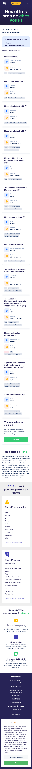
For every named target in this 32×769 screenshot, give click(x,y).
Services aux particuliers (13, 582)
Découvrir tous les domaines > (14, 599)
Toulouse (8, 521)
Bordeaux (8, 535)
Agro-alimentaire (11, 585)
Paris (7, 512)
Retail (7, 574)
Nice (6, 524)
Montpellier (9, 529)
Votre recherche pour (14, 39)
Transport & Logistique (13, 568)
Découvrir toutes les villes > (13, 543)
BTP (6, 588)
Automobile (9, 594)
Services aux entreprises (13, 580)
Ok (16, 763)
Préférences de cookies (16, 757)
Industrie (8, 571)
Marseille (8, 515)
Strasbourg (9, 532)
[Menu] (27, 3)
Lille (6, 538)
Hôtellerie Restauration (13, 577)
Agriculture (9, 591)
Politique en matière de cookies (18, 744)
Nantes (7, 526)
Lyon (6, 518)
